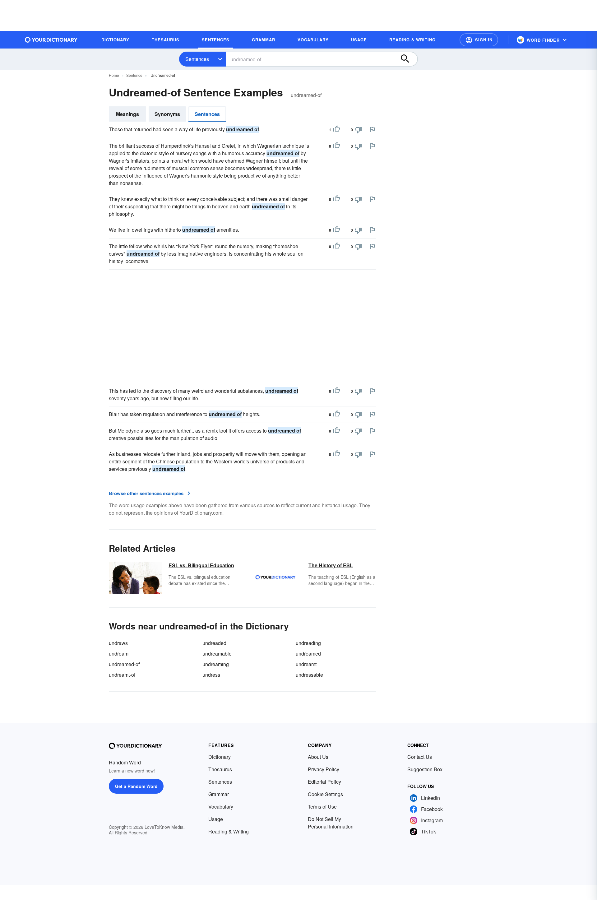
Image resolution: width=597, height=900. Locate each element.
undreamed (308, 653)
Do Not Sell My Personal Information (331, 822)
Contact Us (419, 756)
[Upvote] (336, 130)
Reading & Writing (228, 831)
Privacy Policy (323, 769)
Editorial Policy (324, 781)
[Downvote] (358, 130)
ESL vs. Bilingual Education (201, 565)
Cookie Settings (325, 794)
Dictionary (219, 756)
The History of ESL (330, 565)
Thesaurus (220, 769)
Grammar (218, 794)
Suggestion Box (424, 769)
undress (211, 674)
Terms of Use (322, 806)
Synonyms (167, 114)
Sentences (197, 59)
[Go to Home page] (51, 40)
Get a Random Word (136, 786)
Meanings (127, 114)
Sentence (134, 75)
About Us (318, 756)
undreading (308, 643)
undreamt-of (122, 674)
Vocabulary (220, 806)
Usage (215, 819)
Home (114, 75)
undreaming (215, 664)
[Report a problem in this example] (372, 129)
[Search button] (408, 59)
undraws (118, 643)
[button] (479, 39)
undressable (309, 674)
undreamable (217, 653)
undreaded (214, 643)
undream (118, 653)
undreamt (306, 664)
